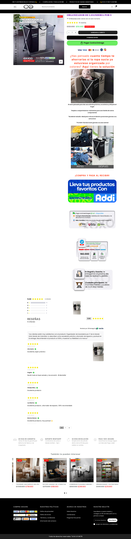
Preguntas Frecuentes (74, 518)
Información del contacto (48, 521)
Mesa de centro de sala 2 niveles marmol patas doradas (99, 484)
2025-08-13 (30, 415)
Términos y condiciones (47, 518)
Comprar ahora (92, 37)
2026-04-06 (31, 346)
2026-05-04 (31, 370)
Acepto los (106, 524)
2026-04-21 (30, 385)
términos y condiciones (110, 524)
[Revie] (100, 328)
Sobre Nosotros (71, 511)
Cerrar (118, 2)
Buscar (84, 7)
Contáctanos (71, 515)
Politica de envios (45, 515)
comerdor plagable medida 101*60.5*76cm (40, 484)
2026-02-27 (30, 400)
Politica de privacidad (46, 511)
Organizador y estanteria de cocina (64, 484)
